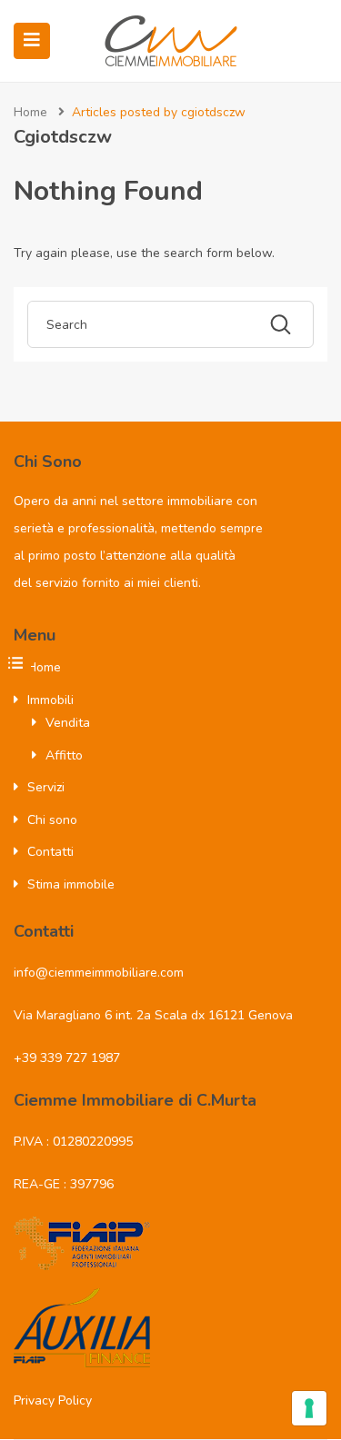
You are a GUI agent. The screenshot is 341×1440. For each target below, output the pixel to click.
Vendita (67, 722)
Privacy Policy (53, 1400)
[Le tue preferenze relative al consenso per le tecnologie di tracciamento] (309, 1408)
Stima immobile (71, 884)
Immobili (50, 700)
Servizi (46, 787)
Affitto (64, 755)
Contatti (50, 851)
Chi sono (52, 820)
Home (30, 112)
